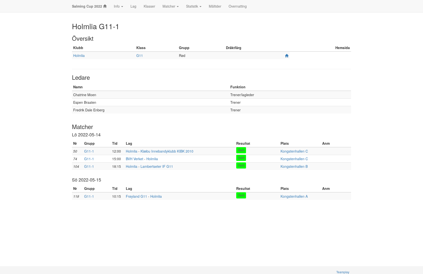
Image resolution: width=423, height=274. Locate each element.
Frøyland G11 (136, 196)
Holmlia (79, 55)
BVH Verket (134, 158)
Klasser (149, 6)
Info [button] (117, 6)
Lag (133, 6)
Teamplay (342, 272)
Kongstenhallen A (294, 196)
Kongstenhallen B (294, 166)
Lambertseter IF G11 (157, 166)
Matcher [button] (169, 6)
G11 (139, 55)
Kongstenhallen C (294, 151)
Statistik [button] (192, 6)
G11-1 (89, 151)
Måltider (215, 6)
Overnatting (238, 6)
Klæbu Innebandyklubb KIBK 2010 (167, 151)
